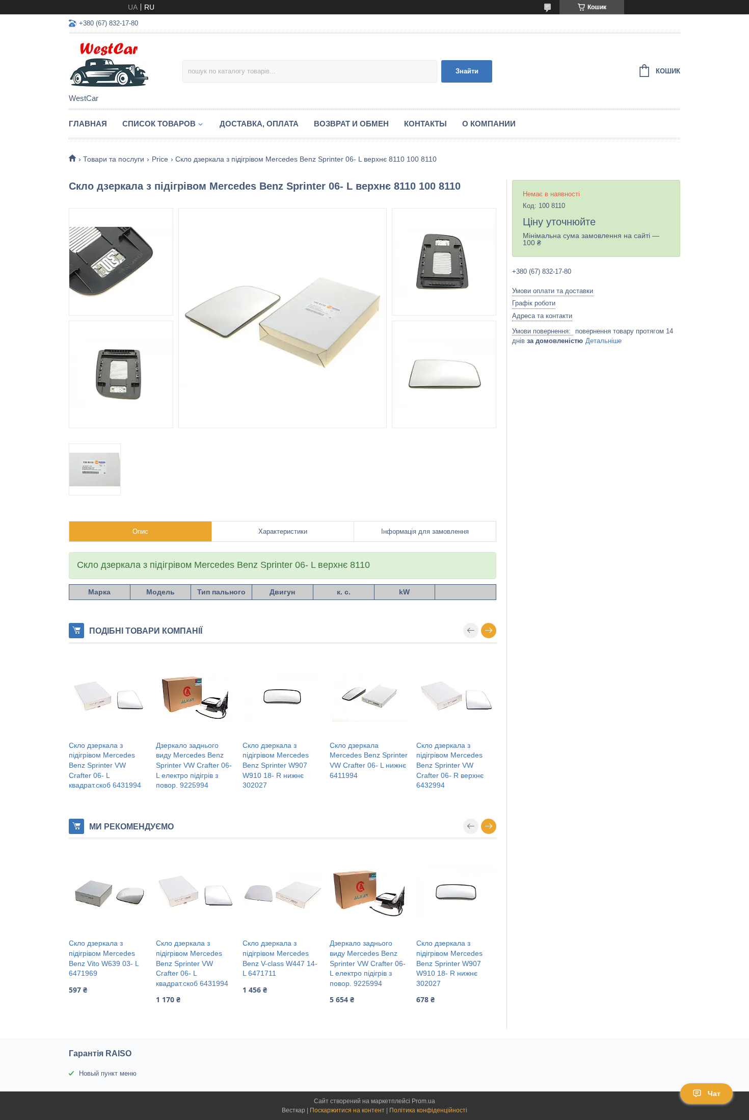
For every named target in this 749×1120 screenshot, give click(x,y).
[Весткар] (125, 64)
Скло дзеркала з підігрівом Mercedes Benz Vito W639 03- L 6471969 (104, 958)
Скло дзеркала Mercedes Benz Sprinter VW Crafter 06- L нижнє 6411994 (369, 760)
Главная (88, 123)
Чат (714, 1093)
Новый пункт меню (108, 1073)
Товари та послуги (113, 159)
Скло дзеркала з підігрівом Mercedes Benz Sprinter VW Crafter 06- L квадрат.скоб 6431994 (105, 765)
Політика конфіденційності (428, 1110)
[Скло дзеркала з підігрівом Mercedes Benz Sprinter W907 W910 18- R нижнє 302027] (283, 697)
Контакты (425, 123)
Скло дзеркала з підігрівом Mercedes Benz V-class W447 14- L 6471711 (280, 958)
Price (160, 159)
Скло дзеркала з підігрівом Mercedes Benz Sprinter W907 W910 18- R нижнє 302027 (276, 765)
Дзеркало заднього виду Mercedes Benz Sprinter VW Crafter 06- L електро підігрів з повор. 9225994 (194, 765)
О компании (489, 123)
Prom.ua (423, 1101)
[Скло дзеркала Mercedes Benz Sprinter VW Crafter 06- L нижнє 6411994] (370, 697)
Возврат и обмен (351, 123)
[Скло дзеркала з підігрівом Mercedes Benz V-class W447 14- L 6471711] (283, 892)
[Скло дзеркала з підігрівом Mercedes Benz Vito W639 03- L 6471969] (109, 892)
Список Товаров (159, 123)
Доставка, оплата (259, 123)
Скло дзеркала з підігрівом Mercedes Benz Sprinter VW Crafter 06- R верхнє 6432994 (450, 765)
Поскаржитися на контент (347, 1110)
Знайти (467, 71)
